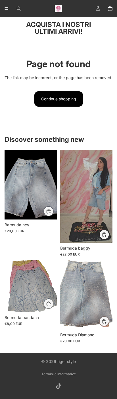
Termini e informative (58, 374)
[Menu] (6, 8)
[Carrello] (110, 8)
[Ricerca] (18, 8)
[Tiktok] (58, 386)
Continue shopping (58, 98)
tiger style (66, 361)
